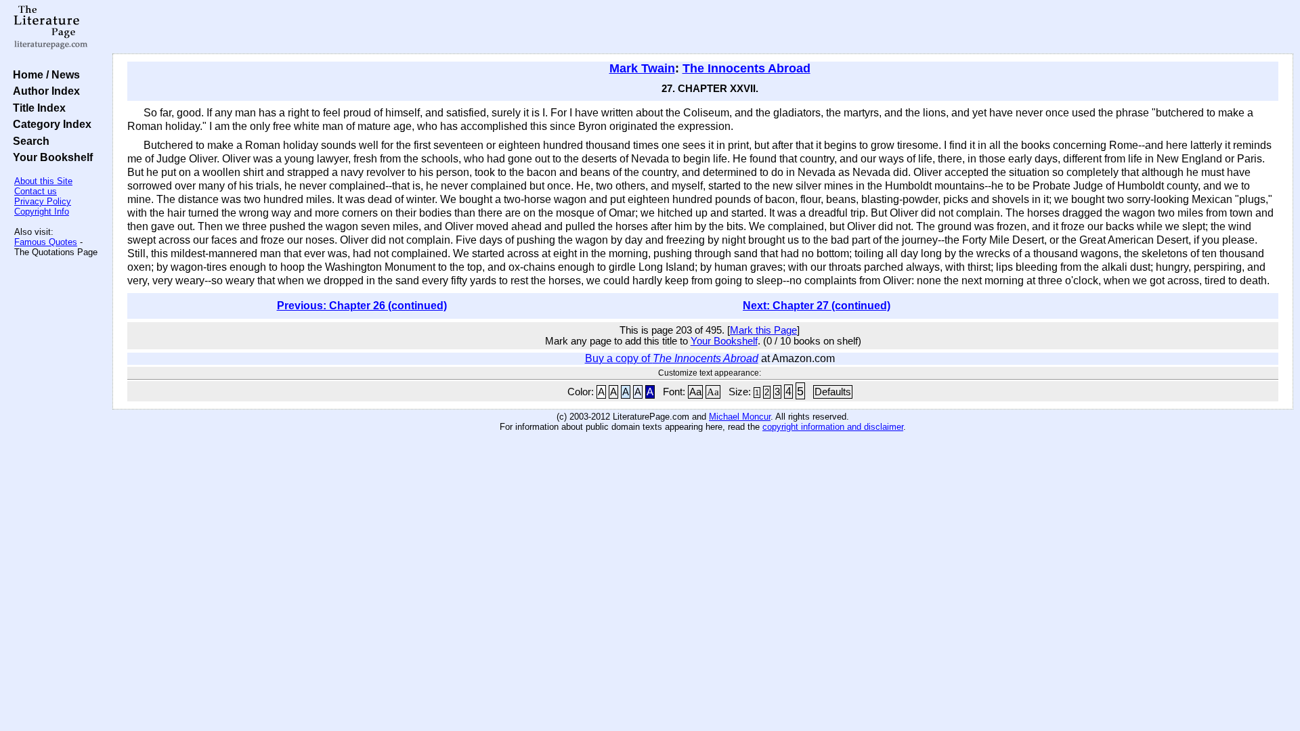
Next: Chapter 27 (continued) (816, 305)
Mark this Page (763, 330)
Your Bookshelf (50, 157)
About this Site (43, 181)
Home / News (43, 74)
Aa (695, 391)
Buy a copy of (671, 358)
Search (28, 141)
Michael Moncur (740, 417)
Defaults (833, 391)
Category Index (49, 124)
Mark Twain (642, 68)
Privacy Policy (42, 201)
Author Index (43, 91)
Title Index (36, 108)
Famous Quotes (45, 242)
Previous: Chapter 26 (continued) (362, 305)
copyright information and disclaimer (832, 427)
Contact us (35, 191)
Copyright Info (41, 211)
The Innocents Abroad (746, 68)
